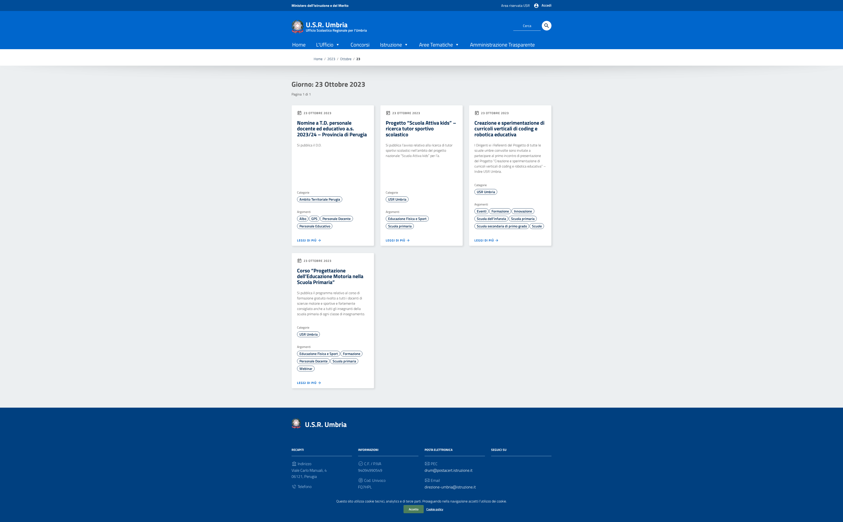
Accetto (413, 509)
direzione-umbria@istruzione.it (450, 487)
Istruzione (391, 45)
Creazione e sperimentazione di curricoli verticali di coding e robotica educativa (509, 128)
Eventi (481, 211)
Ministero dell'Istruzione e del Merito (320, 5)
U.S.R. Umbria (336, 25)
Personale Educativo (314, 226)
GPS (314, 218)
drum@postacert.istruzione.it (448, 470)
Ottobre (345, 58)
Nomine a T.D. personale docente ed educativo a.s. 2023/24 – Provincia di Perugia (332, 128)
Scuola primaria (400, 226)
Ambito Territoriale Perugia (319, 199)
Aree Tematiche (436, 45)
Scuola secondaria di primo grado (502, 226)
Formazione (500, 211)
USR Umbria (397, 199)
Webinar (305, 368)
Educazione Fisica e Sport (407, 218)
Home (299, 45)
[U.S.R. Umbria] (298, 26)
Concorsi (360, 45)
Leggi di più (307, 240)
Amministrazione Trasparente (502, 45)
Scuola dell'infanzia (491, 218)
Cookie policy (434, 509)
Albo (302, 218)
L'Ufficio (324, 45)
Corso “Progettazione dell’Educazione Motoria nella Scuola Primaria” (330, 276)
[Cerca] (546, 26)
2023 (331, 58)
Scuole (537, 226)
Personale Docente (336, 218)
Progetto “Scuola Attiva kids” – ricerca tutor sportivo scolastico (421, 128)
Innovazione (523, 211)
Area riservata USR (515, 5)
